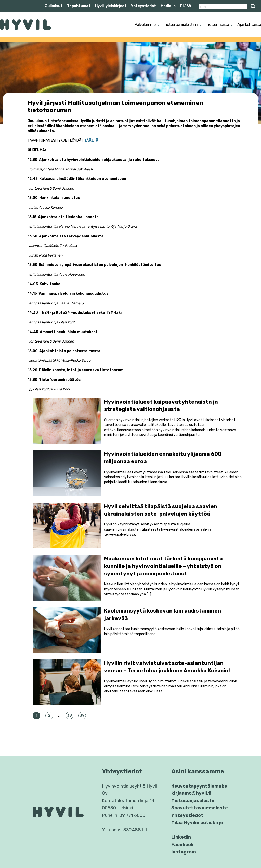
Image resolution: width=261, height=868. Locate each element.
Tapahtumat (78, 6)
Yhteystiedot (143, 6)
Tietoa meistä (217, 24)
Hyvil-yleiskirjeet (110, 6)
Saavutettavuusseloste (199, 808)
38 (69, 715)
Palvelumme (145, 24)
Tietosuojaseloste (192, 800)
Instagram (183, 852)
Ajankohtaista (249, 24)
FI (182, 6)
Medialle (168, 6)
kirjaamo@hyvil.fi (191, 793)
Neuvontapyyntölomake (199, 786)
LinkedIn (181, 837)
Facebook (182, 844)
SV (188, 6)
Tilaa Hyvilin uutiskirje (197, 823)
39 (82, 715)
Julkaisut (53, 6)
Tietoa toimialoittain (181, 24)
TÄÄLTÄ (91, 140)
